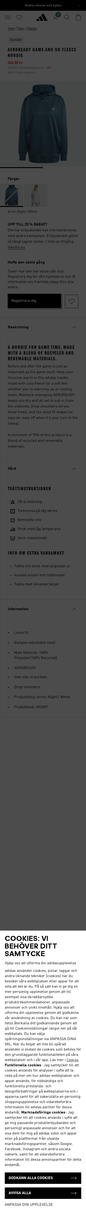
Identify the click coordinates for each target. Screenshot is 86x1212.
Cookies (72, 1060)
